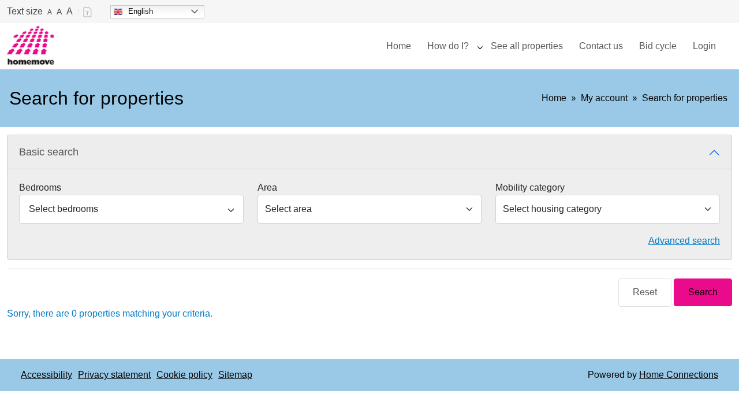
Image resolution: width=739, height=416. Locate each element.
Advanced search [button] (684, 241)
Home (398, 46)
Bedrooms (40, 187)
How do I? (448, 46)
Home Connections (678, 375)
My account (604, 98)
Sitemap (235, 375)
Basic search (49, 152)
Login (704, 46)
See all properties (527, 46)
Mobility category (530, 187)
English (140, 11)
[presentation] (480, 46)
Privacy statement (114, 375)
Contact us (601, 46)
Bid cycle (658, 46)
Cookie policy (184, 375)
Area (267, 187)
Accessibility (46, 375)
